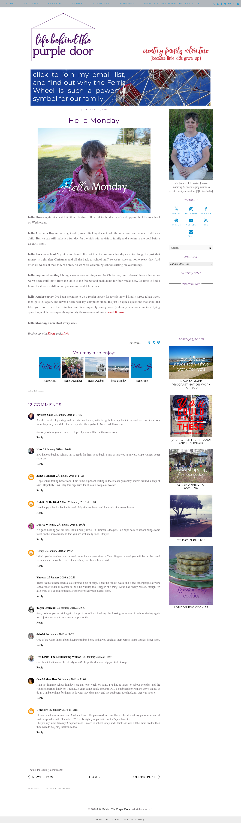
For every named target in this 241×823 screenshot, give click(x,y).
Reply (40, 437)
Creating (55, 3)
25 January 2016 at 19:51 (71, 524)
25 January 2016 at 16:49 (57, 449)
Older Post (144, 777)
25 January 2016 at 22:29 (71, 608)
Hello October (96, 380)
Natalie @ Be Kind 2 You (52, 502)
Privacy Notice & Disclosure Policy (172, 3)
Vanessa (41, 577)
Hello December (73, 380)
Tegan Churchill (46, 608)
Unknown (42, 710)
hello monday (39, 391)
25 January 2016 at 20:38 (61, 577)
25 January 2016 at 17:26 (70, 475)
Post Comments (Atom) (57, 788)
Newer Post (43, 777)
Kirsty (51, 333)
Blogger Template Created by (120, 820)
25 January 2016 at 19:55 (59, 551)
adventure (101, 3)
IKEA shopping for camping (191, 486)
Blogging (126, 3)
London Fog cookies (191, 607)
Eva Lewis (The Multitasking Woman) (59, 657)
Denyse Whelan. (46, 524)
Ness (39, 449)
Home (10, 3)
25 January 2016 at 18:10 (82, 502)
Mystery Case (45, 415)
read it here (116, 312)
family (77, 3)
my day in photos (191, 540)
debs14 (41, 634)
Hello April (50, 380)
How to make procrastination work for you (191, 384)
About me (31, 3)
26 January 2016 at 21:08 (72, 679)
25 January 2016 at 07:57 (68, 414)
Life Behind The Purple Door (113, 809)
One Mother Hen (47, 679)
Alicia (65, 333)
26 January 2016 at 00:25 (60, 634)
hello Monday (118, 380)
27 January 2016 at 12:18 (63, 709)
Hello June (142, 380)
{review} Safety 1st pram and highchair (191, 442)
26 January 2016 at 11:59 (97, 657)
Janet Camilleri (46, 475)
